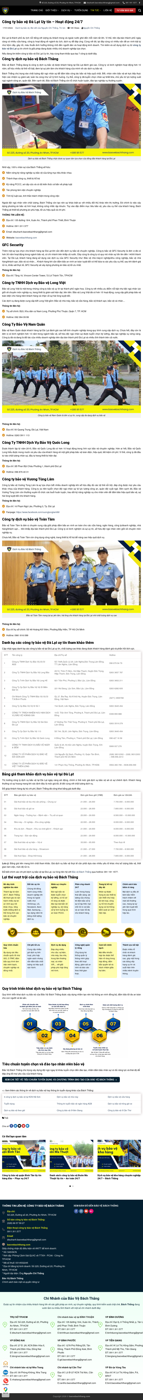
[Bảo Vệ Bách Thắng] (14, 10)
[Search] (139, 10)
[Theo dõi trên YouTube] (86, 1211)
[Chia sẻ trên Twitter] (15, 1126)
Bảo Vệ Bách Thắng (12, 1278)
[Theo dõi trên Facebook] (139, 3)
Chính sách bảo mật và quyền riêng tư (21, 1281)
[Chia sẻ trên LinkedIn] (27, 1126)
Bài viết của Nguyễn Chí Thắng (44, 27)
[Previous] (6, 1156)
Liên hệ (107, 10)
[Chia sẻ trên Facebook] (11, 1126)
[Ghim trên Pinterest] (23, 1126)
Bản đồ (5, 1393)
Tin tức (94, 10)
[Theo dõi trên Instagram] (81, 1211)
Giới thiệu (51, 10)
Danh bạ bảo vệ (22, 27)
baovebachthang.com (18, 1244)
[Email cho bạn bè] (19, 1126)
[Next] (136, 1156)
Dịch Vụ (65, 10)
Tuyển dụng (81, 10)
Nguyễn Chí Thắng (91, 27)
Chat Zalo (5, 1376)
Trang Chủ (37, 10)
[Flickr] (91, 1211)
